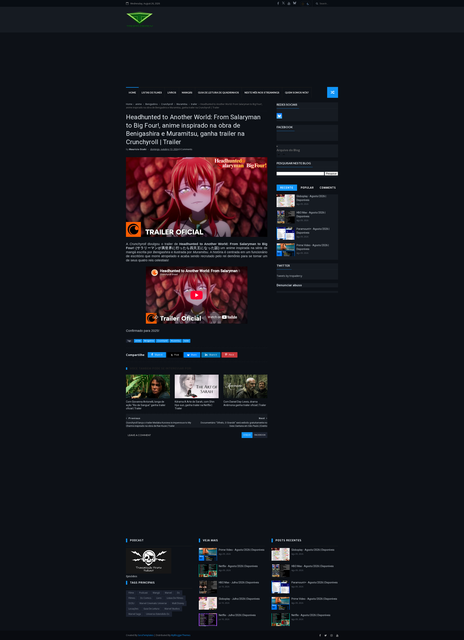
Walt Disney (178, 603)
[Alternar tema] (305, 3)
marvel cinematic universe (153, 603)
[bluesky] (294, 3)
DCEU (131, 603)
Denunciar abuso (289, 285)
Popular (307, 187)
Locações (133, 608)
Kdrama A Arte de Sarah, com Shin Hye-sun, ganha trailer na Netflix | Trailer (194, 405)
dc (178, 592)
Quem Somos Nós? (297, 92)
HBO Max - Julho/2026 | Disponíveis (239, 582)
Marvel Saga (135, 613)
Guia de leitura (151, 608)
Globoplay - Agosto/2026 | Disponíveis (312, 549)
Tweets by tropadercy (289, 276)
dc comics (145, 598)
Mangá (156, 592)
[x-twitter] (283, 3)
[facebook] (278, 3)
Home (132, 92)
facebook (260, 435)
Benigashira (151, 104)
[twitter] (325, 635)
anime (138, 104)
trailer (194, 104)
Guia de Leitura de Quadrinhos (218, 92)
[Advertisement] (232, 59)
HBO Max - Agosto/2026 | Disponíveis (312, 566)
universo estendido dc (157, 613)
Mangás (187, 92)
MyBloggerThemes (180, 635)
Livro (158, 598)
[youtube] (289, 3)
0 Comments (185, 149)
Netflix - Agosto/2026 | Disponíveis (238, 566)
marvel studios (172, 608)
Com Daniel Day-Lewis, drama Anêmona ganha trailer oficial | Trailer (244, 403)
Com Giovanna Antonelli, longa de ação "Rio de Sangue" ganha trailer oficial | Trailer (145, 405)
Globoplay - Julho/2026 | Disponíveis (239, 598)
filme (131, 592)
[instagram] (331, 635)
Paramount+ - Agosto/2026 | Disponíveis (314, 582)
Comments (328, 187)
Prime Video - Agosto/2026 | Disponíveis (241, 549)
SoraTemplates (146, 635)
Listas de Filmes (152, 92)
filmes (132, 598)
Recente (286, 187)
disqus (247, 435)
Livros (171, 92)
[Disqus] (196, 483)
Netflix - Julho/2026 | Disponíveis (237, 615)
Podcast (143, 592)
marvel (168, 592)
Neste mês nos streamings (262, 92)
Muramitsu (182, 104)
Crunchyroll (167, 104)
